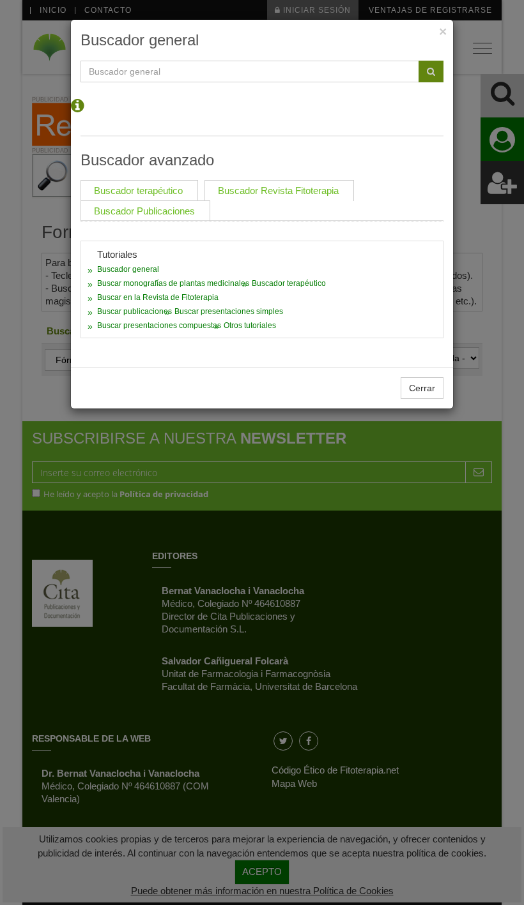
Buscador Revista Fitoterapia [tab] (278, 190)
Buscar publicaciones (134, 311)
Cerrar (422, 388)
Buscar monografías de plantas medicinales (173, 283)
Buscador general (128, 269)
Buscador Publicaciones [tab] (144, 211)
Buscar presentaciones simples (228, 311)
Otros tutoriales (250, 325)
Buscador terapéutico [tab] (138, 190)
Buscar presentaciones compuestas (159, 325)
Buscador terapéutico (289, 283)
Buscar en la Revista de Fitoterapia (158, 297)
